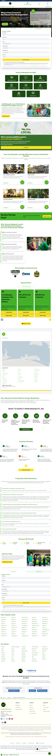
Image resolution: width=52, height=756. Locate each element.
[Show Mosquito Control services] (22, 543)
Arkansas (3, 652)
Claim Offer (9, 312)
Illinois (12, 652)
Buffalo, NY (3, 627)
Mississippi (24, 656)
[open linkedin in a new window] (9, 719)
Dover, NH (13, 623)
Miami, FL (23, 633)
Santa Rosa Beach (21, 381)
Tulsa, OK (44, 627)
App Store (33, 691)
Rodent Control (31, 174)
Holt (19, 374)
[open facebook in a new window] (1, 719)
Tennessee (44, 650)
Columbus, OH (4, 635)
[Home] (1, 697)
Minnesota (24, 654)
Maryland (23, 648)
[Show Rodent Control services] (34, 543)
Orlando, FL (34, 627)
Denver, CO (13, 619)
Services (18, 702)
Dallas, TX (13, 617)
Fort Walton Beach (5, 373)
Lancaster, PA (24, 621)
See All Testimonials (26, 469)
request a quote (19, 112)
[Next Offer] (50, 319)
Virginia (43, 656)
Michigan (23, 652)
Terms (32, 609)
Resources (45, 702)
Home (4, 697)
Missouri (23, 658)
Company (31, 702)
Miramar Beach (21, 377)
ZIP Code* (4, 54)
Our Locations (45, 707)
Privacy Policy (36, 609)
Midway (4, 387)
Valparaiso (4, 383)
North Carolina (35, 652)
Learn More (26, 147)
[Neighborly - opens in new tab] (5, 722)
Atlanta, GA (3, 617)
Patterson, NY (34, 629)
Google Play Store (42, 691)
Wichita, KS (44, 635)
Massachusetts (24, 650)
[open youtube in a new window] (12, 719)
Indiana (12, 654)
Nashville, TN (34, 621)
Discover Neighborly (14, 691)
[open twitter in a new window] (4, 719)
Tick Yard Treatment (7, 199)
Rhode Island (44, 646)
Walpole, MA (44, 631)
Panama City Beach (21, 380)
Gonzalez (36, 373)
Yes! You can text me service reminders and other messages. (14, 62)
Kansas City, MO (25, 619)
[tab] (13, 29)
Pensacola (36, 380)
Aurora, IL (3, 621)
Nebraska (23, 660)
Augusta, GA (3, 619)
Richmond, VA (44, 617)
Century (4, 370)
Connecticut (3, 658)
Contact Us (31, 709)
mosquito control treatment (31, 497)
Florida (12, 648)
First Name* (4, 32)
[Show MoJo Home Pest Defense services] (50, 543)
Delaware (3, 660)
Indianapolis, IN (14, 635)
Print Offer (9, 315)
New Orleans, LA (35, 623)
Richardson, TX (35, 635)
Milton (4, 377)
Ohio (33, 656)
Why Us (30, 705)
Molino (36, 377)
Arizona (2, 650)
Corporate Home (46, 711)
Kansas (12, 658)
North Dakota (34, 654)
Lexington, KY (24, 623)
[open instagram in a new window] (7, 719)
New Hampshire (35, 646)
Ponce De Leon (5, 381)
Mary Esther (36, 376)
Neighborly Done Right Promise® (8, 238)
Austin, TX (3, 623)
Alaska (2, 648)
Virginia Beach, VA (45, 629)
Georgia (13, 650)
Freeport (20, 373)
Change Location (48, 6)
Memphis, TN (24, 631)
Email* (3, 41)
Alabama (3, 646)
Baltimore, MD (4, 625)
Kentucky (13, 660)
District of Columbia (15, 646)
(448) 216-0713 (6, 709)
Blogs (44, 705)
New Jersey (34, 648)
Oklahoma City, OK (35, 625)
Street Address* (5, 50)
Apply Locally (32, 711)
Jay (3, 376)
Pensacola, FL (34, 631)
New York (34, 650)
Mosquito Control (31, 199)
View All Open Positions (7, 561)
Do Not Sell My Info (31, 743)
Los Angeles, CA (25, 625)
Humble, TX (13, 633)
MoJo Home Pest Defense (41, 543)
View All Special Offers (26, 286)
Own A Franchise (32, 713)
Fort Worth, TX (14, 627)
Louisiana (23, 646)
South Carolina (45, 648)
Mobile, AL (34, 617)
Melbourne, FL (24, 629)
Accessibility (24, 743)
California (3, 654)
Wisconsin (44, 658)
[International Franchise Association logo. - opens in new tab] (2, 722)
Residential (14, 28)
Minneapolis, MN (25, 635)
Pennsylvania (34, 660)
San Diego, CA (45, 621)
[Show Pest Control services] (9, 543)
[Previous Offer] (2, 319)
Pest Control (4, 543)
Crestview (20, 370)
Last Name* (4, 37)
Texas (43, 652)
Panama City (5, 380)
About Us (31, 707)
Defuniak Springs (37, 370)
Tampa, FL (44, 625)
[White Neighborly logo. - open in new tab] (3, 0)
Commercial (39, 28)
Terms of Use (12, 743)
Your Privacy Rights (41, 743)
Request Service (26, 429)
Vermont (43, 654)
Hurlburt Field (37, 374)
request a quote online (13, 523)
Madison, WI (24, 627)
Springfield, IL (44, 623)
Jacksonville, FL (25, 617)
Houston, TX (13, 631)
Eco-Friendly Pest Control (9, 174)
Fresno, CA (13, 629)
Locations (9, 697)
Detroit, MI (13, 621)
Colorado (3, 656)
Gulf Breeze (4, 374)
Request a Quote (26, 59)
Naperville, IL (34, 619)
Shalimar (36, 381)
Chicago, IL (3, 631)
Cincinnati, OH (4, 633)
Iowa (12, 656)
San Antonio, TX (45, 619)
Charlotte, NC (3, 629)
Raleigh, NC (34, 633)
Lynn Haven (20, 376)
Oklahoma (34, 658)
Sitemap (44, 709)
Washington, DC (45, 633)
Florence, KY (13, 625)
